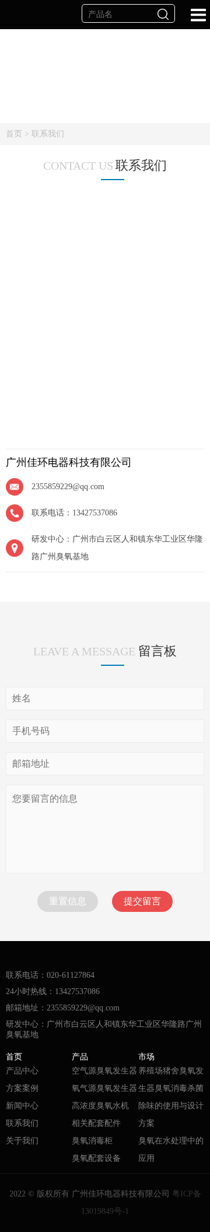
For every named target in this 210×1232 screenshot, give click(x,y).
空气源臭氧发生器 (104, 1070)
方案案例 (22, 1088)
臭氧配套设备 (96, 1158)
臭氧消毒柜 (92, 1140)
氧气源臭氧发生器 (104, 1088)
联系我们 (48, 133)
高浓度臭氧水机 (100, 1105)
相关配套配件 (96, 1123)
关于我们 (22, 1140)
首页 (14, 133)
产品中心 (22, 1070)
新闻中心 (22, 1105)
